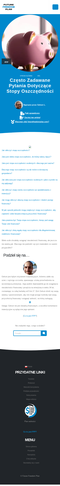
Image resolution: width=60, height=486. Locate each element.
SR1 (38, 76)
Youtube (31, 379)
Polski (29, 366)
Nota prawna (31, 395)
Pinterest (31, 383)
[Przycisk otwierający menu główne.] (55, 7)
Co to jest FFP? (30, 316)
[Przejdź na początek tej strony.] (30, 343)
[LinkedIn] (30, 302)
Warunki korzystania (31, 387)
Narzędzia (31, 455)
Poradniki (31, 450)
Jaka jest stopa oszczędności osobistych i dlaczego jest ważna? (28, 163)
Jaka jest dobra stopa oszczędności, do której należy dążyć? (26, 157)
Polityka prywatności (31, 391)
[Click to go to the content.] (30, 139)
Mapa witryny (31, 399)
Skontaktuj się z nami (31, 463)
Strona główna (26, 76)
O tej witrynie (31, 459)
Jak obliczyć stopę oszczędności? (16, 150)
